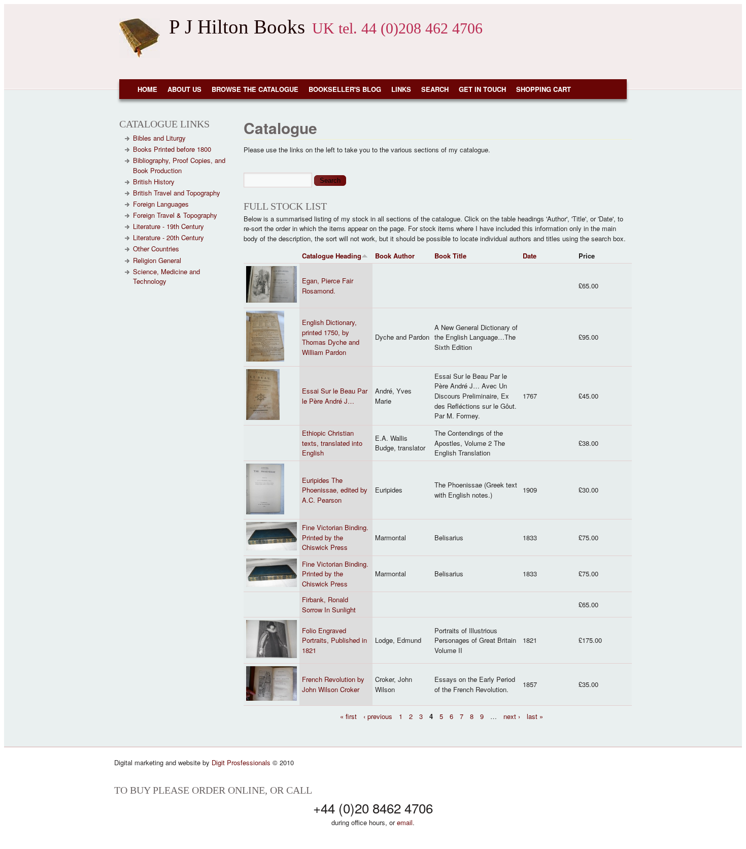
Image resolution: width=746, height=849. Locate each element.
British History (154, 181)
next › (511, 716)
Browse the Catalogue (255, 89)
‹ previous (377, 716)
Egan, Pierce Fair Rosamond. (327, 286)
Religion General (157, 260)
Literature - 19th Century (168, 226)
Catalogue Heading (331, 255)
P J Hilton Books (237, 27)
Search (435, 89)
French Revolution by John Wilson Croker (333, 684)
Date (529, 255)
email (405, 822)
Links (401, 89)
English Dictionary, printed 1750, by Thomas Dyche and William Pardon (330, 337)
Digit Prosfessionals (241, 762)
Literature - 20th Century (168, 237)
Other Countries (156, 248)
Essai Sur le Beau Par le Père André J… (334, 396)
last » (535, 716)
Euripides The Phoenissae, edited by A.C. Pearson (334, 490)
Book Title (450, 255)
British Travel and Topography (176, 193)
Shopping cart (543, 89)
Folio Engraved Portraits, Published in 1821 (334, 640)
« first (348, 716)
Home (147, 89)
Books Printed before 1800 (172, 149)
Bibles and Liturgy (159, 138)
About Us (184, 89)
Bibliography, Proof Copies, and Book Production (179, 165)
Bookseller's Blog (345, 89)
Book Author (395, 255)
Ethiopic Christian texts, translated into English (332, 443)
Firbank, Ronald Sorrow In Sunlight (329, 604)
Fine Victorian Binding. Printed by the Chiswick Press (335, 537)
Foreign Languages (161, 204)
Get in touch (482, 89)
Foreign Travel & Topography (175, 215)
